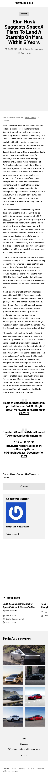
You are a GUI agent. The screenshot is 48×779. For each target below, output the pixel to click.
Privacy (22, 768)
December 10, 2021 (32, 454)
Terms (14, 768)
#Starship (38, 402)
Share (26, 486)
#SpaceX (26, 402)
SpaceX (24, 14)
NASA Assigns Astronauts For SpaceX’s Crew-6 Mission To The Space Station (19, 607)
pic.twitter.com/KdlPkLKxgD (24, 406)
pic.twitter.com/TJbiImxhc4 (24, 445)
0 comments (26, 53)
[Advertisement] (24, 85)
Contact (6, 768)
